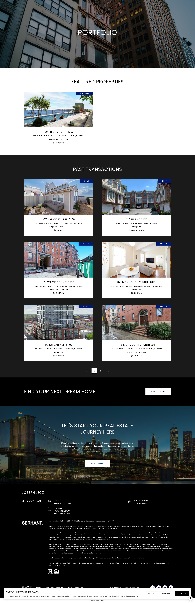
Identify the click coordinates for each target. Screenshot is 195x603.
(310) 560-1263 (140, 503)
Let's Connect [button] (97, 463)
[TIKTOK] (171, 587)
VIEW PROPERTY (58, 119)
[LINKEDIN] (158, 587)
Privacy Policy (133, 587)
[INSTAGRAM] (152, 587)
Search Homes (158, 392)
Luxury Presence (74, 587)
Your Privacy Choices (97, 600)
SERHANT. (111, 521)
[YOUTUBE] (164, 587)
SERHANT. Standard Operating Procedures (86, 521)
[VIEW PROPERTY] (58, 117)
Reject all (151, 594)
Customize (166, 594)
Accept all (182, 594)
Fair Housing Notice (57, 521)
